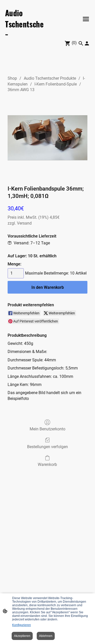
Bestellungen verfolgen (47, 446)
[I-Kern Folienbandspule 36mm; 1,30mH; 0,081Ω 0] (47, 137)
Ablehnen (45, 636)
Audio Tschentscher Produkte (50, 78)
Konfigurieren (21, 625)
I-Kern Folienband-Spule (55, 84)
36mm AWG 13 (21, 89)
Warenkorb (47, 464)
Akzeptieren (22, 636)
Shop (12, 78)
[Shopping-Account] (87, 43)
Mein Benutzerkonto (47, 429)
